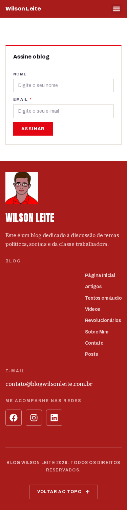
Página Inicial (100, 275)
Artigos (93, 286)
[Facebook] (13, 418)
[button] (116, 9)
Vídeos (92, 309)
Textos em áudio (103, 298)
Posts (91, 354)
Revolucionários (103, 320)
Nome (20, 74)
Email (21, 99)
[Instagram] (34, 418)
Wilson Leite (23, 8)
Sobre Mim (96, 331)
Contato (94, 343)
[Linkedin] (54, 418)
